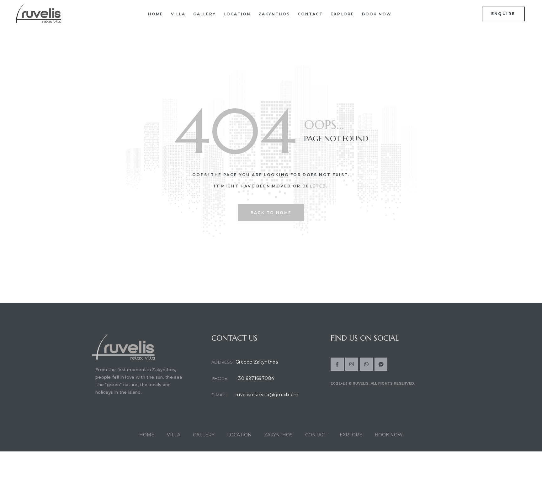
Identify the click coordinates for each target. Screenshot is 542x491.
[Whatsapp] (366, 364)
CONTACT (310, 14)
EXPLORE (342, 14)
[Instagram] (352, 364)
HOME (155, 14)
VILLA (178, 14)
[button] (503, 14)
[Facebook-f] (337, 364)
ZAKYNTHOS (274, 14)
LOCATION (237, 14)
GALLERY (204, 14)
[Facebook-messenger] (381, 364)
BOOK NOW (376, 14)
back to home (271, 212)
